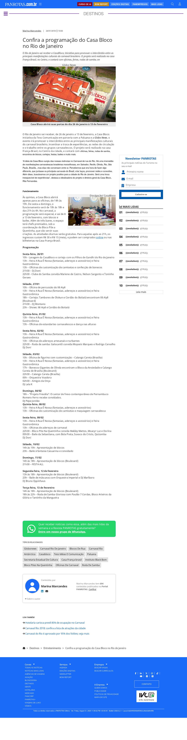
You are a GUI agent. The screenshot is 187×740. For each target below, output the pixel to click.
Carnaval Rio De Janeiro (53, 548)
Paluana (91, 554)
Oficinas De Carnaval (67, 565)
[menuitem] (40, 4)
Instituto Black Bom (96, 559)
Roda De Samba (91, 565)
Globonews (30, 548)
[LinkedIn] (42, 591)
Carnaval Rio (96, 548)
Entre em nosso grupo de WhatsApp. (62, 531)
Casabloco (44, 554)
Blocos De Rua (77, 548)
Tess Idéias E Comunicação (69, 554)
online (99, 237)
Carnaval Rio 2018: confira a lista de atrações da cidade (55, 628)
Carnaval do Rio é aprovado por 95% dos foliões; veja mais (57, 633)
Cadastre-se (141, 194)
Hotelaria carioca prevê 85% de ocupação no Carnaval (55, 622)
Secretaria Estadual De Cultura (41, 559)
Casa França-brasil (72, 559)
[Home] (24, 648)
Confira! (92, 589)
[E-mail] (46, 591)
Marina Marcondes (32, 30)
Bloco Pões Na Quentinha (38, 565)
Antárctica (29, 554)
